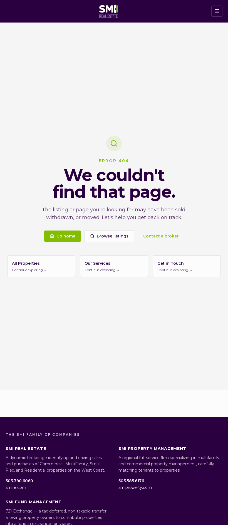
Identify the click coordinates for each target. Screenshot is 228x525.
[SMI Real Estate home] (108, 11)
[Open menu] (216, 11)
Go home (65, 236)
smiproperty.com (135, 487)
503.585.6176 (131, 480)
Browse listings (112, 236)
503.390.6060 (19, 480)
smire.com (16, 487)
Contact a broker (161, 236)
